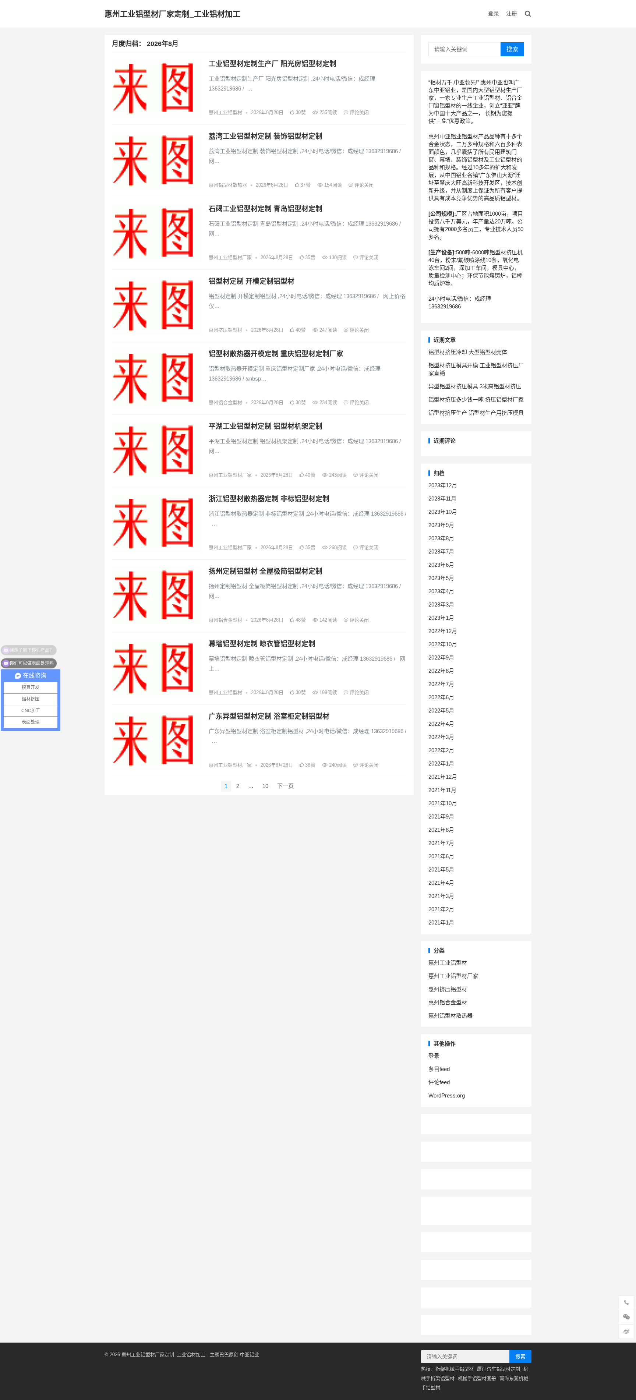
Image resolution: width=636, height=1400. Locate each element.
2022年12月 (442, 631)
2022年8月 (441, 671)
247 (327, 330)
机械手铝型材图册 (477, 1378)
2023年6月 (441, 565)
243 (337, 475)
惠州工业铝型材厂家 (230, 257)
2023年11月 (442, 498)
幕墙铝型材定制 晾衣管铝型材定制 (262, 644)
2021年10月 (442, 803)
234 (327, 402)
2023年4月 (441, 591)
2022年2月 (441, 750)
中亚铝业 (249, 1354)
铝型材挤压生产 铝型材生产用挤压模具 (476, 413)
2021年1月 (441, 922)
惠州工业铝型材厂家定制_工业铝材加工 (172, 14)
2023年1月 (441, 618)
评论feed (439, 1082)
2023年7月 (441, 551)
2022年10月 (442, 644)
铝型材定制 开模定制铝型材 (251, 281)
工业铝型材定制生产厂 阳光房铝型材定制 (272, 64)
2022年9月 (441, 657)
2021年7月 (441, 843)
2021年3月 (441, 896)
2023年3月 (441, 604)
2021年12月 (442, 777)
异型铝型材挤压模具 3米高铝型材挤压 (474, 386)
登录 (493, 13)
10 (265, 786)
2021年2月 (441, 909)
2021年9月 (441, 816)
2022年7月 (441, 684)
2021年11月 (442, 790)
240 (337, 765)
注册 (511, 13)
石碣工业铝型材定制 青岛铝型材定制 (265, 209)
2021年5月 (441, 869)
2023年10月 (442, 512)
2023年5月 (441, 578)
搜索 (512, 49)
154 (332, 185)
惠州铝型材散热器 (228, 185)
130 (337, 257)
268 (337, 547)
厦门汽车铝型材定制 (498, 1369)
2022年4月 (441, 724)
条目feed (439, 1069)
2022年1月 (441, 763)
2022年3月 (441, 737)
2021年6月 (441, 856)
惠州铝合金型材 (225, 402)
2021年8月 (441, 830)
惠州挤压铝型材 (225, 330)
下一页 (285, 786)
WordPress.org (446, 1095)
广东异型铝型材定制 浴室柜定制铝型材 (269, 716)
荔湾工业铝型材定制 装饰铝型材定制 (265, 136)
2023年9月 (441, 525)
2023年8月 (441, 538)
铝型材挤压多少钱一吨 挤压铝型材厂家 (476, 399)
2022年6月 (441, 697)
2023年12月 (442, 485)
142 (327, 620)
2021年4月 (441, 883)
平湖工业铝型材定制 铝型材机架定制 (265, 426)
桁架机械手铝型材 (454, 1369)
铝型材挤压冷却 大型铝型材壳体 (467, 352)
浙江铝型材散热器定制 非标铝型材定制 (269, 499)
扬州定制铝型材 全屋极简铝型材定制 (265, 571)
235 (327, 112)
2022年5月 (441, 710)
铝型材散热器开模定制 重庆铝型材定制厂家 (276, 354)
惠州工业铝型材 (225, 112)
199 (327, 692)
